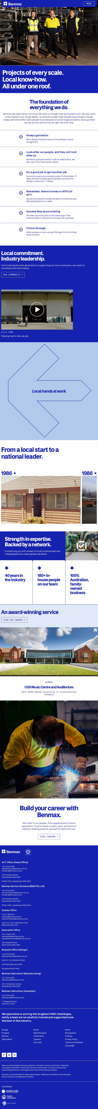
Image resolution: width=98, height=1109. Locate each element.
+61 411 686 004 (8, 914)
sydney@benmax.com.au (11, 917)
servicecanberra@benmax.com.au (15, 893)
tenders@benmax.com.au (12, 871)
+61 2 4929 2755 (8, 934)
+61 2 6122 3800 (8, 866)
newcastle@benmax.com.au (13, 936)
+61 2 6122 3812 (8, 978)
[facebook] (4, 1055)
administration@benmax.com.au (14, 869)
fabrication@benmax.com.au (13, 980)
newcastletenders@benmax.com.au (16, 938)
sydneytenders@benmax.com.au (15, 919)
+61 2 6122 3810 (8, 890)
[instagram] (14, 1055)
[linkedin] (9, 1055)
